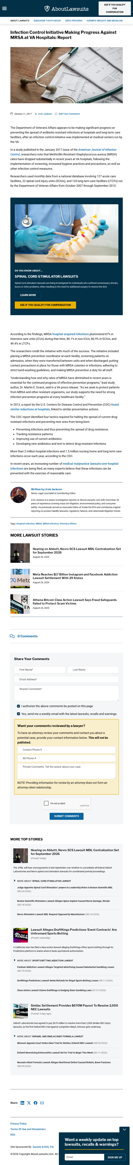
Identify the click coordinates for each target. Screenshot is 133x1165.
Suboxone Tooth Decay (47, 20)
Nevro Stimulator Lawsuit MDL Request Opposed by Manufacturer (51, 914)
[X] (29, 1103)
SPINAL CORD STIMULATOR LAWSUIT (51, 881)
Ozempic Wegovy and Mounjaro (105, 20)
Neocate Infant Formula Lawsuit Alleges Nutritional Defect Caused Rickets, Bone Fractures (64, 1062)
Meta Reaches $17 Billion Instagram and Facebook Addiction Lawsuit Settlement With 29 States (75, 576)
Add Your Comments (69, 114)
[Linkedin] (22, 1103)
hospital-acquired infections (70, 334)
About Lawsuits (19, 20)
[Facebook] (35, 1103)
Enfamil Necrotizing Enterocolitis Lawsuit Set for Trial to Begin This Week (55, 1052)
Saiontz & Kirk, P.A (43, 1146)
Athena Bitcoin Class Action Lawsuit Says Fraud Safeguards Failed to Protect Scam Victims (75, 601)
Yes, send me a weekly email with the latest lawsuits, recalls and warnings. (69, 714)
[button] (115, 8)
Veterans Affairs (68, 523)
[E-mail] (42, 1103)
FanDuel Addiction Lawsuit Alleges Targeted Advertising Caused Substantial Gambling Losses (65, 967)
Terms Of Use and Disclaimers (28, 1129)
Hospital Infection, (25, 523)
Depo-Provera (73, 20)
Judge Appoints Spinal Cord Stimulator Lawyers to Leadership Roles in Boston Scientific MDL (65, 887)
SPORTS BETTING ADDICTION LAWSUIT (52, 960)
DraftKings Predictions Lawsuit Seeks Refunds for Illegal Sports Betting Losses (57, 980)
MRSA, (39, 523)
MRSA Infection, (51, 523)
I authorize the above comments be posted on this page (57, 706)
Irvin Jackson (45, 114)
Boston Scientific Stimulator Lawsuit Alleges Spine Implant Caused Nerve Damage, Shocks (63, 901)
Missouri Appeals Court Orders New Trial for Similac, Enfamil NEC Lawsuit (55, 1043)
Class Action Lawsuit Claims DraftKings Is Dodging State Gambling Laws (54, 990)
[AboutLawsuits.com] (67, 8)
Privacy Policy (18, 1123)
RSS (12, 1134)
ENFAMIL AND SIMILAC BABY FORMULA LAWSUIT (57, 1036)
